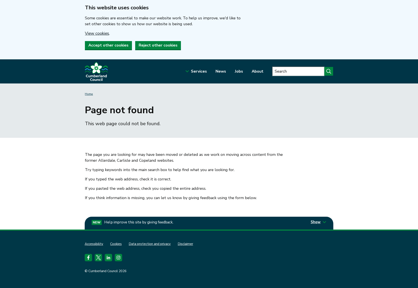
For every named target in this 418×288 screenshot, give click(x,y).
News (221, 71)
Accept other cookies (108, 45)
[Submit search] (328, 71)
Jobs (239, 71)
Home (89, 94)
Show (316, 222)
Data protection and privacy (150, 244)
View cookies (97, 33)
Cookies (116, 244)
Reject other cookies (158, 45)
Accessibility (94, 244)
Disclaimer (185, 244)
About (257, 71)
